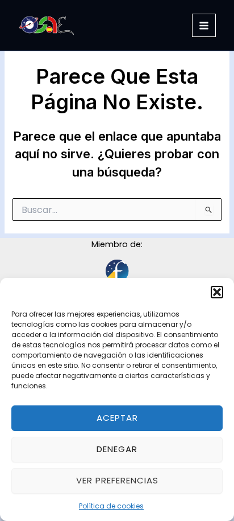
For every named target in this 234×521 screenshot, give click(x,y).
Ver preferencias (117, 480)
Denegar (117, 449)
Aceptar (117, 418)
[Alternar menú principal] (204, 26)
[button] (217, 292)
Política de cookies (111, 506)
